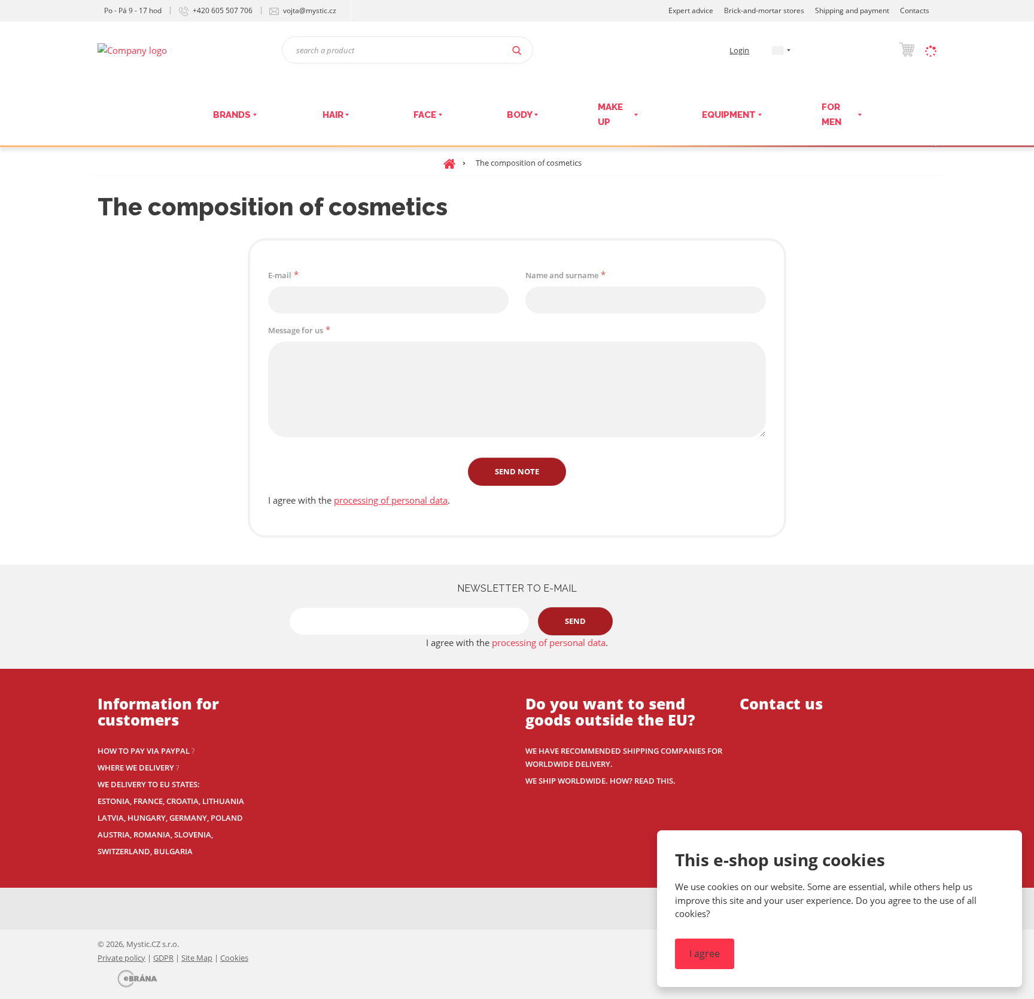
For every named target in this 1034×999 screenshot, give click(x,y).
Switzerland (124, 851)
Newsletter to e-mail (517, 588)
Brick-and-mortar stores (764, 10)
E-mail (279, 275)
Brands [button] (232, 114)
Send (575, 621)
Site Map (196, 957)
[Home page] (132, 49)
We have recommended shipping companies (616, 750)
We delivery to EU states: (149, 784)
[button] (778, 50)
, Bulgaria (171, 851)
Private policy (121, 957)
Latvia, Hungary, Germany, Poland (170, 817)
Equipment (729, 114)
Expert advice (690, 10)
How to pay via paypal (144, 750)
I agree (704, 953)
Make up (610, 115)
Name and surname (561, 275)
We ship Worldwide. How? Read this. (600, 780)
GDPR (163, 957)
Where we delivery (136, 767)
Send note (517, 471)
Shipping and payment (852, 10)
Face (424, 114)
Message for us (295, 330)
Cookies (234, 957)
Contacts (914, 10)
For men (831, 115)
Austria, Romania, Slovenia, (155, 834)
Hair (333, 114)
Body (520, 114)
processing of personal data (391, 500)
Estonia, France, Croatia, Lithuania (171, 801)
